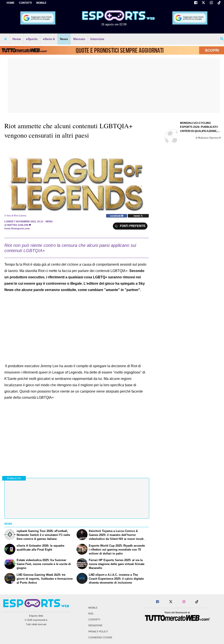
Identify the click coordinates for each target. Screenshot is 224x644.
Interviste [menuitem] (97, 39)
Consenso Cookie (100, 637)
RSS (90, 613)
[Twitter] (204, 3)
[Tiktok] (219, 3)
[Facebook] (196, 3)
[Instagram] (211, 3)
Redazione (95, 625)
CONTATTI (25, 3)
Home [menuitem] (16, 39)
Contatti (94, 619)
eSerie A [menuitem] (49, 39)
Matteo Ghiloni (17, 225)
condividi (115, 215)
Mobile (92, 607)
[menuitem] (5, 39)
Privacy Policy (98, 631)
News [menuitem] (64, 39)
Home (10, 3)
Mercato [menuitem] (79, 39)
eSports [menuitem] (32, 39)
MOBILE (41, 3)
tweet (137, 215)
